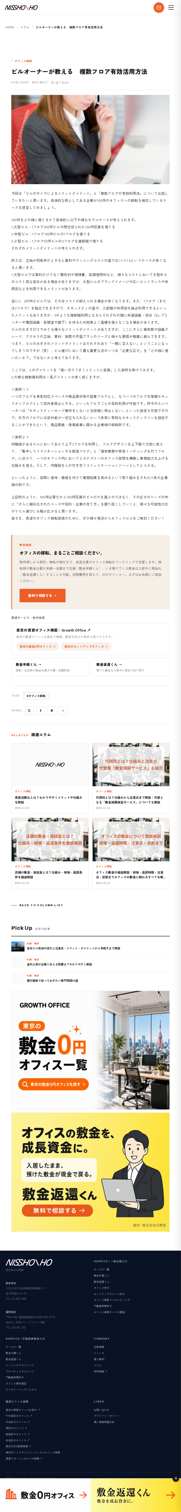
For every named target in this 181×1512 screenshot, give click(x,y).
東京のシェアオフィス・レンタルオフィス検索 (33, 1452)
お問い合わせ (101, 1410)
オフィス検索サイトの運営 (109, 1312)
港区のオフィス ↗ (16, 1428)
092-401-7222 (18, 1327)
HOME (10, 27)
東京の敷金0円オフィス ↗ (38, 646)
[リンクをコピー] (63, 710)
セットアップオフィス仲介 (109, 1294)
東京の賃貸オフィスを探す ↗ (23, 1410)
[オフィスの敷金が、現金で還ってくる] (135, 1495)
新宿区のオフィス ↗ (18, 1434)
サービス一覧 (101, 1269)
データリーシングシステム (21, 1389)
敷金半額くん (101, 1275)
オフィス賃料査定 (16, 1383)
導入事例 (99, 1359)
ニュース (99, 1353)
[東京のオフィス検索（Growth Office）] (45, 1495)
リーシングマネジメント (20, 1365)
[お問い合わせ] (159, 7)
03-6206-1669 (19, 1298)
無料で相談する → (42, 595)
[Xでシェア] (29, 710)
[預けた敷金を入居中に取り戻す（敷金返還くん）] (90, 1172)
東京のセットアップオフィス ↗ (86, 646)
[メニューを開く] (171, 7)
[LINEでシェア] (52, 710)
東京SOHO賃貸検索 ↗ (18, 1446)
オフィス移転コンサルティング (112, 1300)
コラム (25, 27)
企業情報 (99, 1347)
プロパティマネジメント (20, 1371)
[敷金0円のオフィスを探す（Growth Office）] (90, 1050)
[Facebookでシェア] (40, 710)
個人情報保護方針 (104, 1422)
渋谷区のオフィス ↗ (18, 1440)
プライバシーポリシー (107, 1416)
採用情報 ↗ (100, 1371)
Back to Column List (41, 905)
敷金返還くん (101, 1281)
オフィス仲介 (101, 1288)
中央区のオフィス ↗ (18, 1422)
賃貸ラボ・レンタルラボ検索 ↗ (24, 1458)
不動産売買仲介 (103, 1306)
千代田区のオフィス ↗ (19, 1416)
